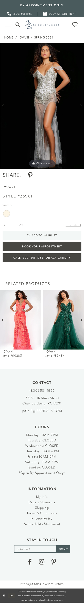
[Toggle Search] (18, 25)
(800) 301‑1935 (42, 390)
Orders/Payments (42, 502)
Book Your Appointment (42, 246)
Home (9, 37)
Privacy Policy (41, 518)
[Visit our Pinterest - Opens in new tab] (53, 561)
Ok (11, 595)
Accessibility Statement (42, 524)
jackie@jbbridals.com (42, 411)
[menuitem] (20, 14)
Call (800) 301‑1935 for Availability (42, 258)
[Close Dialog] (4, 595)
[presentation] (20, 320)
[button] (8, 24)
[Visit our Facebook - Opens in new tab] (30, 561)
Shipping (42, 507)
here (60, 599)
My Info (42, 497)
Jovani (24, 37)
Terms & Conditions (41, 513)
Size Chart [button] (73, 225)
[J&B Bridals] (42, 24)
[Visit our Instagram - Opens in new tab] (41, 561)
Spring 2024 (43, 37)
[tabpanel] (42, 106)
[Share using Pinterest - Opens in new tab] (30, 175)
